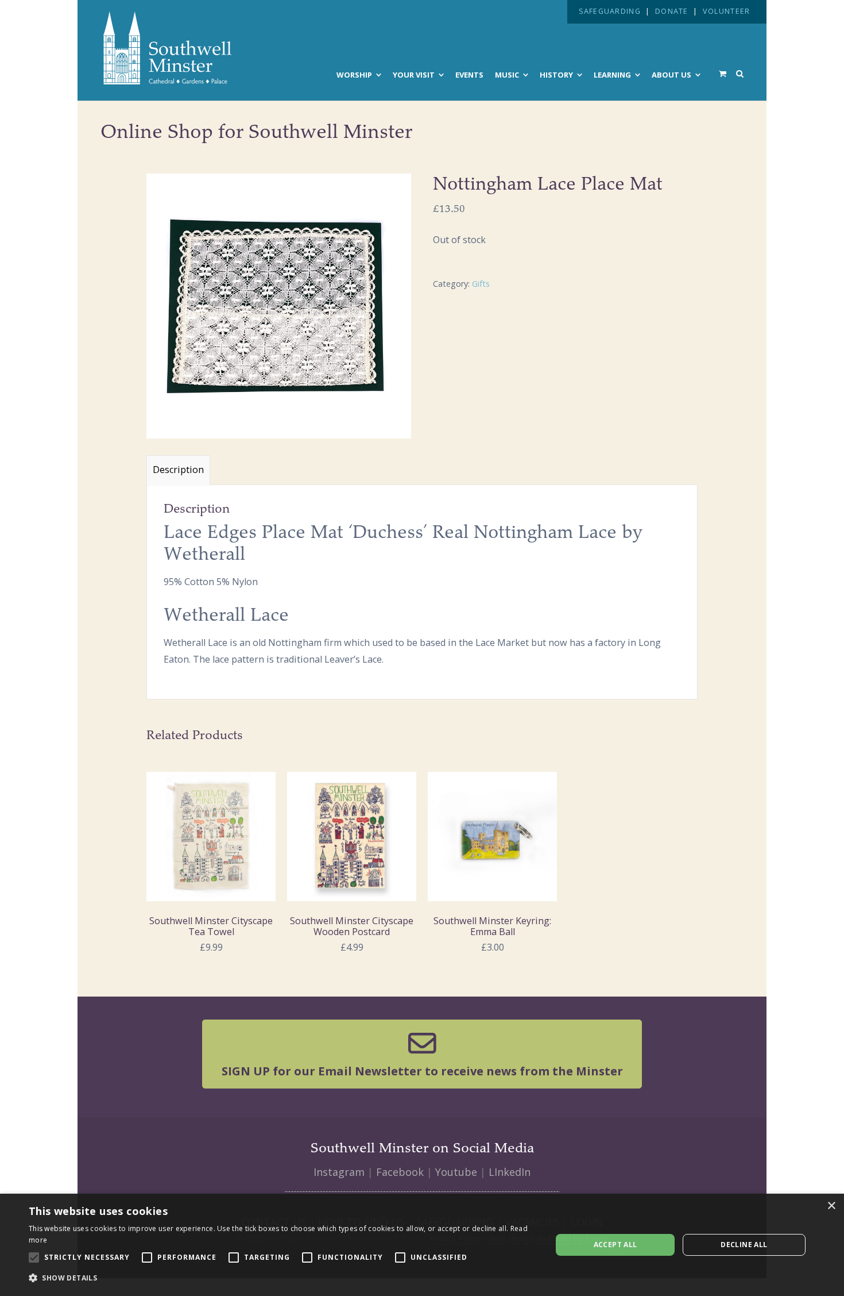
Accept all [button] (615, 1244)
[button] (282, 1278)
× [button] (831, 1206)
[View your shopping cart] (722, 73)
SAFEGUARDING (610, 11)
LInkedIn (510, 1172)
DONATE (671, 11)
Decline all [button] (744, 1244)
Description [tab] (178, 469)
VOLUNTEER (726, 11)
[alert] (422, 1245)
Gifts (481, 283)
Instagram (339, 1172)
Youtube (456, 1172)
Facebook (400, 1172)
